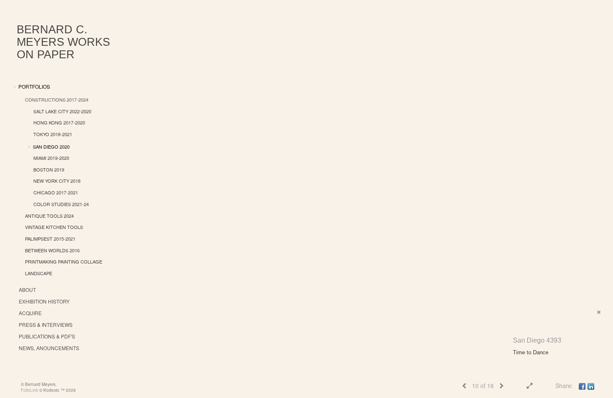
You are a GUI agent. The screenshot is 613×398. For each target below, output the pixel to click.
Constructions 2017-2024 (56, 99)
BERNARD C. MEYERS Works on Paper (63, 42)
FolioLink (29, 390)
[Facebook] (582, 385)
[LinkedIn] (591, 385)
